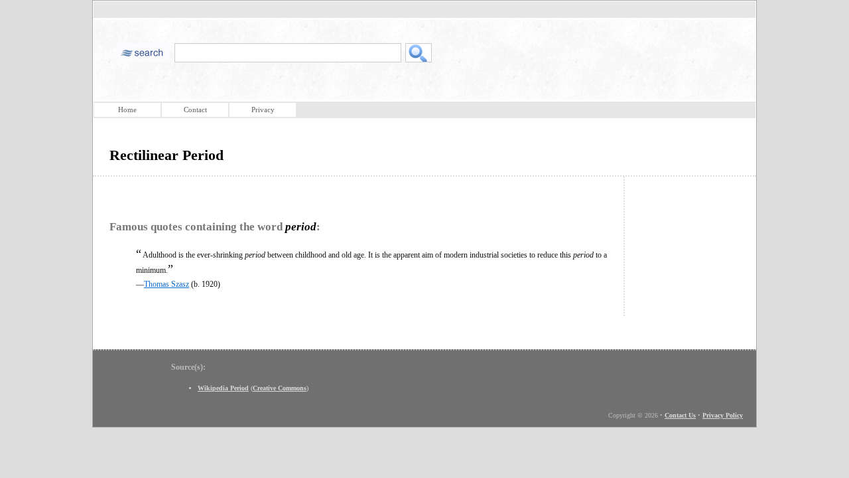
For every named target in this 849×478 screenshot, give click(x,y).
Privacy (263, 110)
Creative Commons (279, 388)
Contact (195, 110)
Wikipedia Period (223, 388)
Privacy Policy (722, 415)
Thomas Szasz (166, 284)
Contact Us (680, 415)
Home (127, 110)
